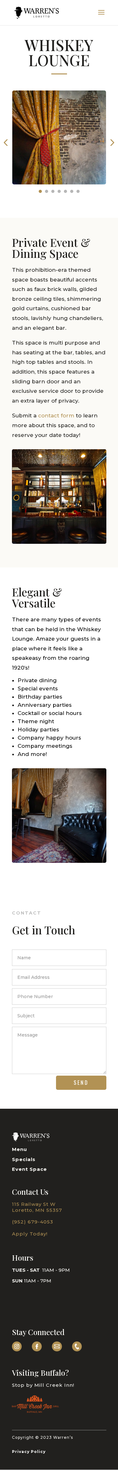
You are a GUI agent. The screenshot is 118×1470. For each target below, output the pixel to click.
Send (81, 1082)
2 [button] (46, 191)
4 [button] (59, 191)
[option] (59, 142)
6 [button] (71, 191)
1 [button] (40, 191)
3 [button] (52, 191)
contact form (57, 415)
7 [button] (78, 191)
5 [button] (65, 191)
